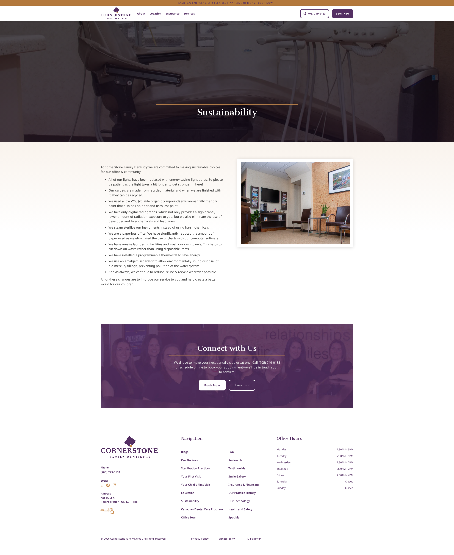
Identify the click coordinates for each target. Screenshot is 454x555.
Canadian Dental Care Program (202, 509)
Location (156, 13)
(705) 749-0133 (110, 472)
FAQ (231, 452)
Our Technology (239, 501)
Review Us (235, 460)
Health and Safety (240, 509)
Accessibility (227, 538)
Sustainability (190, 501)
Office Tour (188, 517)
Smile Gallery (237, 476)
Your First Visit (191, 476)
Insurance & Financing (243, 485)
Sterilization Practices (195, 468)
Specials (233, 517)
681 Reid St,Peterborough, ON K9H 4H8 (119, 499)
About (141, 13)
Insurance (172, 13)
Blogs (185, 452)
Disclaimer (254, 538)
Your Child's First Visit (195, 485)
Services (189, 13)
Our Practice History (242, 493)
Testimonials (236, 468)
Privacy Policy (200, 538)
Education (188, 493)
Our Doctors (189, 460)
